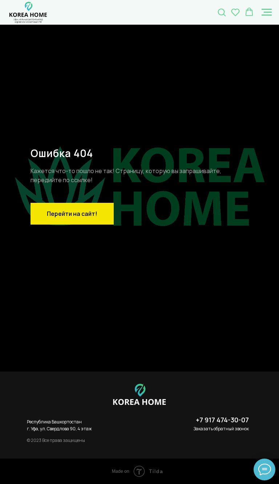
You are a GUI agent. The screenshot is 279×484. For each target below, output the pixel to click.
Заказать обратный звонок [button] (221, 429)
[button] (221, 12)
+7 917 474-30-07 (222, 419)
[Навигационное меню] (267, 12)
